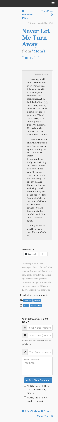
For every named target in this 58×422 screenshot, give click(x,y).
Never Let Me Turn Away (36, 37)
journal (37, 300)
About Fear (44, 416)
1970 (26, 305)
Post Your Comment (39, 380)
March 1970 (36, 305)
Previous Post (27, 16)
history (28, 300)
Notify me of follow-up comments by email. (38, 389)
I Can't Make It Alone (37, 410)
